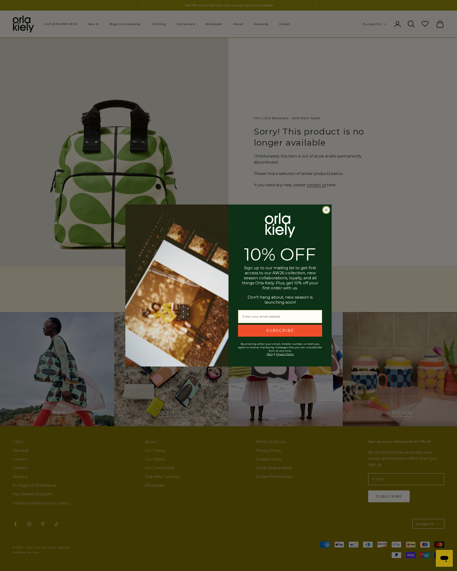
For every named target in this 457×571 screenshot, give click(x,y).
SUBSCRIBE (280, 330)
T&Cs (270, 354)
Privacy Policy (285, 354)
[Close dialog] (326, 210)
